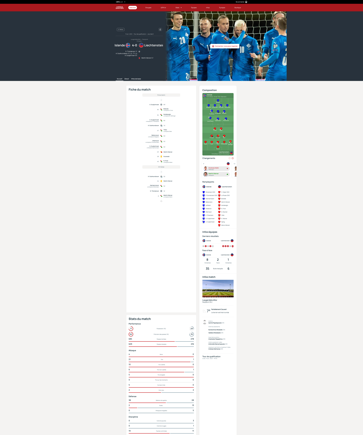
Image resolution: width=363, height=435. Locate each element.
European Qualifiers (120, 7)
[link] (132, 7)
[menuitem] (135, 7)
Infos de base (136, 79)
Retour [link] (121, 29)
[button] (178, 7)
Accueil (119, 79)
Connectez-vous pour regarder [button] (226, 46)
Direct (126, 79)
